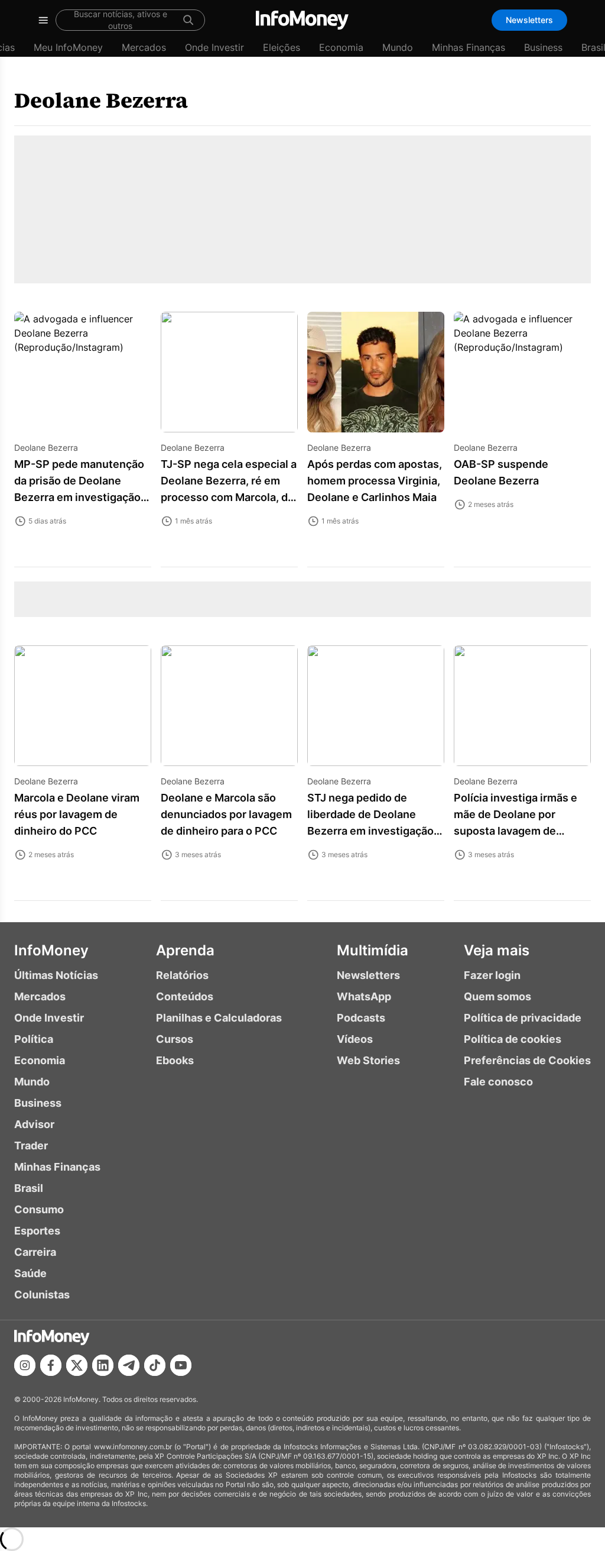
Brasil (28, 1188)
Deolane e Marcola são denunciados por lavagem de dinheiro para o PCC (226, 814)
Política (33, 1039)
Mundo (397, 47)
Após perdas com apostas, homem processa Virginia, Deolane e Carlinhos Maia (374, 480)
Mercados (144, 47)
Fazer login (492, 975)
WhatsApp (364, 996)
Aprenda (185, 950)
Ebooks (175, 1060)
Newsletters (529, 20)
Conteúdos (184, 996)
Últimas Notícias (56, 975)
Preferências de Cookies (527, 1060)
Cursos (174, 1039)
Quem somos (497, 996)
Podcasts (361, 1018)
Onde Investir (214, 47)
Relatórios (182, 975)
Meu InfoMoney (68, 47)
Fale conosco (498, 1081)
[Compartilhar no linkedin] (102, 1365)
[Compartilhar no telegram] (128, 1365)
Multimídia (372, 950)
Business (543, 47)
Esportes (37, 1230)
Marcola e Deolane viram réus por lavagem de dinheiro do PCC (76, 814)
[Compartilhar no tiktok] (154, 1365)
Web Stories (368, 1060)
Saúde (30, 1273)
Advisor (34, 1124)
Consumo (39, 1209)
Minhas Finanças (468, 47)
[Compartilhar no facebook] (50, 1365)
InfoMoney (51, 950)
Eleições (281, 47)
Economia (341, 47)
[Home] (302, 20)
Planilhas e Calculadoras (219, 1018)
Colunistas (42, 1294)
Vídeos (355, 1039)
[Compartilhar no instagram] (24, 1365)
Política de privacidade (522, 1018)
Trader (31, 1145)
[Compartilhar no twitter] (76, 1365)
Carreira (35, 1252)
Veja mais (496, 950)
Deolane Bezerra (101, 100)
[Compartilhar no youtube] (180, 1365)
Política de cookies (512, 1039)
